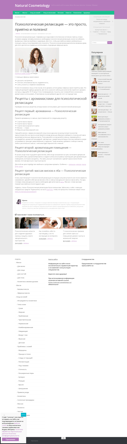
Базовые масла (23, 289)
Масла (24, 13)
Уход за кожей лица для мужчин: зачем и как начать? (105, 81)
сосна (21, 166)
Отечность (23, 369)
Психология (77, 13)
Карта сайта (53, 259)
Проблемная (23, 316)
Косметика (21, 396)
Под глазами (23, 366)
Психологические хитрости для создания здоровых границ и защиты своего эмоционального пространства (25, 236)
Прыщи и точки (25, 354)
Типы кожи (21, 304)
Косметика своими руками (27, 282)
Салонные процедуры (25, 400)
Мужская (22, 339)
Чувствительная (25, 320)
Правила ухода (23, 392)
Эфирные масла (23, 293)
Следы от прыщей (25, 358)
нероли (78, 164)
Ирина (18, 34)
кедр (16, 166)
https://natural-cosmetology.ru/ (60, 282)
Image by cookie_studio (22, 73)
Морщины (23, 350)
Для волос (21, 266)
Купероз (22, 377)
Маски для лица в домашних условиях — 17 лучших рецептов (104, 119)
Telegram (50, 190)
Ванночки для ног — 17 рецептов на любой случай (104, 96)
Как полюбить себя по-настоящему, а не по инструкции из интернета (48, 233)
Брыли (21, 385)
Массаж (20, 404)
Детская (22, 343)
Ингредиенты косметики (27, 301)
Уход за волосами (49, 13)
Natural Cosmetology (32, 5)
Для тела (20, 278)
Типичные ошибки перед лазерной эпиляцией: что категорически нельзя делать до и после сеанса (101, 73)
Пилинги (20, 408)
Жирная (22, 312)
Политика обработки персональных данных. (12, 432)
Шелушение (23, 389)
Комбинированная (26, 327)
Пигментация (24, 362)
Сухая (21, 308)
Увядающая (23, 331)
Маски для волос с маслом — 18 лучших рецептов (104, 154)
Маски (17, 13)
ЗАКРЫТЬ (24, 414)
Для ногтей (21, 274)
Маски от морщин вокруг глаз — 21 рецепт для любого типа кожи (105, 104)
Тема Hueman (34, 441)
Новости (68, 13)
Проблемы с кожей (24, 346)
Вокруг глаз (23, 335)
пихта (84, 164)
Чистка (20, 411)
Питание (61, 13)
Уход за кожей (35, 13)
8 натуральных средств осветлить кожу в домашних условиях (104, 127)
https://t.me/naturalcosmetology (26, 192)
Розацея (22, 381)
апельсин (72, 164)
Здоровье (86, 13)
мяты (62, 182)
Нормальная (23, 324)
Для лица (21, 270)
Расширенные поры (26, 373)
